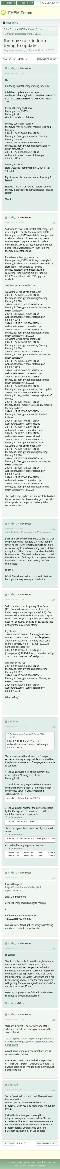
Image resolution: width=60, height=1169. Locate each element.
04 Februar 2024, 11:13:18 (15, 599)
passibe (13, 721)
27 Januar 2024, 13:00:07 (15, 73)
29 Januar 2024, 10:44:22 (15, 528)
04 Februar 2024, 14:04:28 (15, 948)
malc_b (12, 68)
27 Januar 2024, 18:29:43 (15, 222)
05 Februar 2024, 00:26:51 (15, 1089)
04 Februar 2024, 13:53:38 (15, 877)
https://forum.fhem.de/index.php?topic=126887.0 (23, 889)
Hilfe (7, 1162)
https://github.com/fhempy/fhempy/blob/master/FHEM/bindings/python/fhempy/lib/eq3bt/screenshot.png (30, 1041)
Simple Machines (38, 1166)
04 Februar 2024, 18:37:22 (15, 1019)
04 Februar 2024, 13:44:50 (15, 726)
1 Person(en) (10, 1003)
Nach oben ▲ (49, 1162)
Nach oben (8, 1143)
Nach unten (9, 59)
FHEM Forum (20, 12)
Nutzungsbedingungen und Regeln (26, 1162)
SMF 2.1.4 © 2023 (22, 1166)
